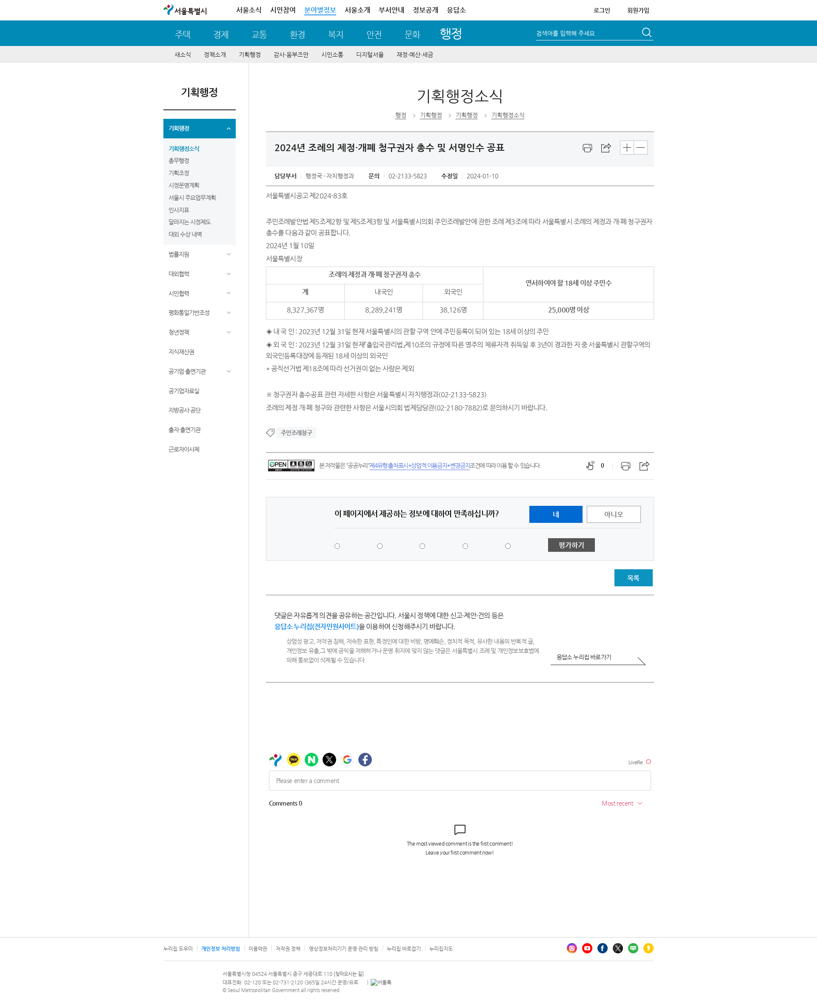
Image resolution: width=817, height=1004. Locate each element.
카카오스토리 (648, 948)
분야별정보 (320, 10)
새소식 (182, 54)
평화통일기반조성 (189, 312)
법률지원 (179, 254)
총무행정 (179, 160)
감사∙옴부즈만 (291, 54)
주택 (182, 35)
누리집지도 (441, 949)
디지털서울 (370, 54)
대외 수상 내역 (185, 234)
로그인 (602, 10)
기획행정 (250, 54)
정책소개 (215, 54)
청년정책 (179, 332)
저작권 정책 (288, 949)
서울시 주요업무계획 (192, 197)
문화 (412, 35)
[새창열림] (588, 148)
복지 (335, 35)
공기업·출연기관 (187, 371)
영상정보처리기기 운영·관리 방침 (343, 949)
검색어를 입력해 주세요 (565, 33)
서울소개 (357, 10)
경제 (221, 35)
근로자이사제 (184, 449)
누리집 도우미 (178, 949)
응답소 (456, 10)
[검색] (648, 33)
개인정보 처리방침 (220, 949)
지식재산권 (181, 351)
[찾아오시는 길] (349, 974)
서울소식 (249, 10)
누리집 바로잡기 (404, 949)
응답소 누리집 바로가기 (584, 657)
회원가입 (638, 10)
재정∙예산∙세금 (415, 54)
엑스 (618, 948)
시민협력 (179, 293)
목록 (633, 578)
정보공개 (425, 10)
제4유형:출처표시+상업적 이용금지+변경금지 (419, 465)
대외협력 (179, 273)
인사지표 (179, 210)
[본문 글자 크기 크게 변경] (627, 148)
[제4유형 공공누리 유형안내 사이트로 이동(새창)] (291, 465)
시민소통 (332, 54)
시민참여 (283, 10)
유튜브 (587, 948)
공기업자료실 (184, 390)
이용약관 (258, 949)
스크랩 (606, 148)
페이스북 (602, 948)
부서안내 (391, 10)
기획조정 (179, 172)
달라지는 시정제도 (190, 221)
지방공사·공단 (184, 410)
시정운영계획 (184, 185)
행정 (451, 33)
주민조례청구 (296, 432)
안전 (374, 35)
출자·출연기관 (184, 429)
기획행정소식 (184, 148)
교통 (259, 35)
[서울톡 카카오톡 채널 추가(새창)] (381, 982)
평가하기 (571, 545)
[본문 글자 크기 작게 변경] (641, 148)
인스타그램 (572, 948)
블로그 (633, 948)
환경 (297, 35)
